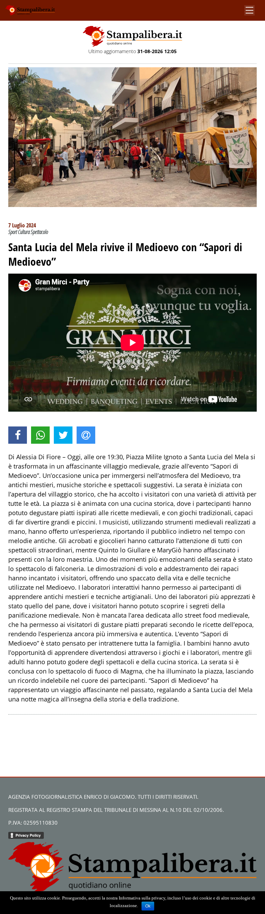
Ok (147, 906)
